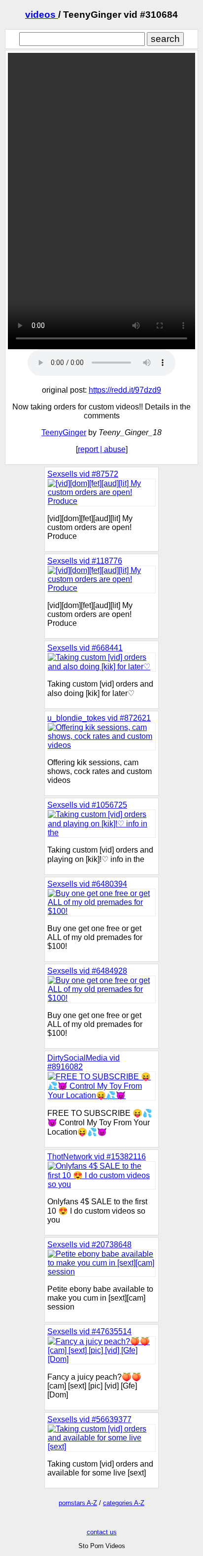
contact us (102, 1532)
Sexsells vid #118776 (84, 561)
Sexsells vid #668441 (85, 648)
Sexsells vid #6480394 (87, 884)
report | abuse (102, 449)
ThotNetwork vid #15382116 (96, 1156)
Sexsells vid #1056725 (87, 805)
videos (41, 14)
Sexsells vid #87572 (82, 474)
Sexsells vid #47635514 (89, 1331)
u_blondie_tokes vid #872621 (99, 718)
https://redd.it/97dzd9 (125, 390)
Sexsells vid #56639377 (89, 1419)
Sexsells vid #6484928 (87, 971)
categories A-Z (123, 1503)
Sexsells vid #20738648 (89, 1244)
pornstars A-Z (78, 1503)
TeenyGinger (63, 432)
